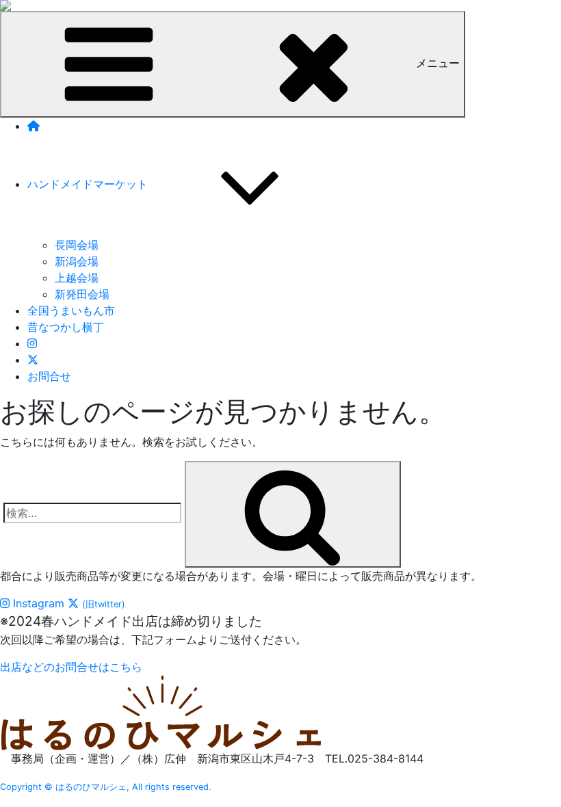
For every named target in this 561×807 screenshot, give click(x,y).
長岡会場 (77, 245)
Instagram (37, 603)
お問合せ (49, 376)
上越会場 (77, 278)
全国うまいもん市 (71, 310)
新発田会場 (82, 294)
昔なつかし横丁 (65, 327)
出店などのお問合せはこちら (71, 667)
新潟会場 (77, 261)
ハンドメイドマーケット (87, 184)
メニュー (438, 63)
